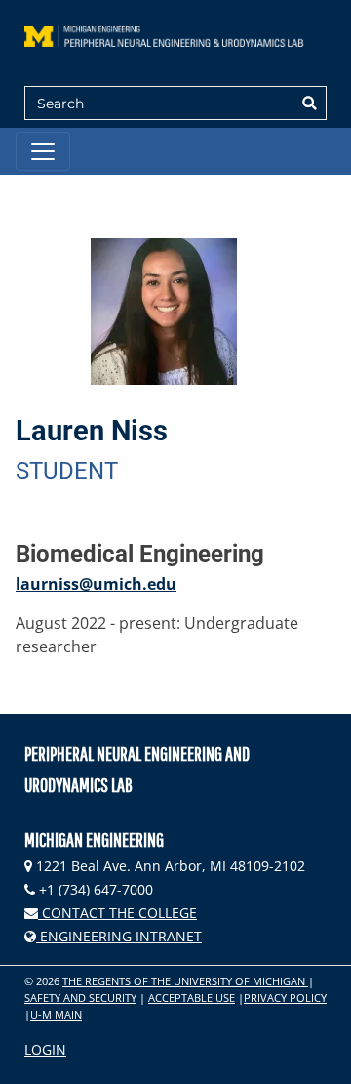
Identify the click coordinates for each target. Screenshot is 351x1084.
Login (45, 1049)
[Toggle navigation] (43, 151)
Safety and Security (80, 997)
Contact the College (117, 912)
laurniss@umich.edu (96, 584)
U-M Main (56, 1014)
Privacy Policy (285, 997)
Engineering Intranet (119, 936)
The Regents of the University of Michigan (185, 981)
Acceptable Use (191, 997)
